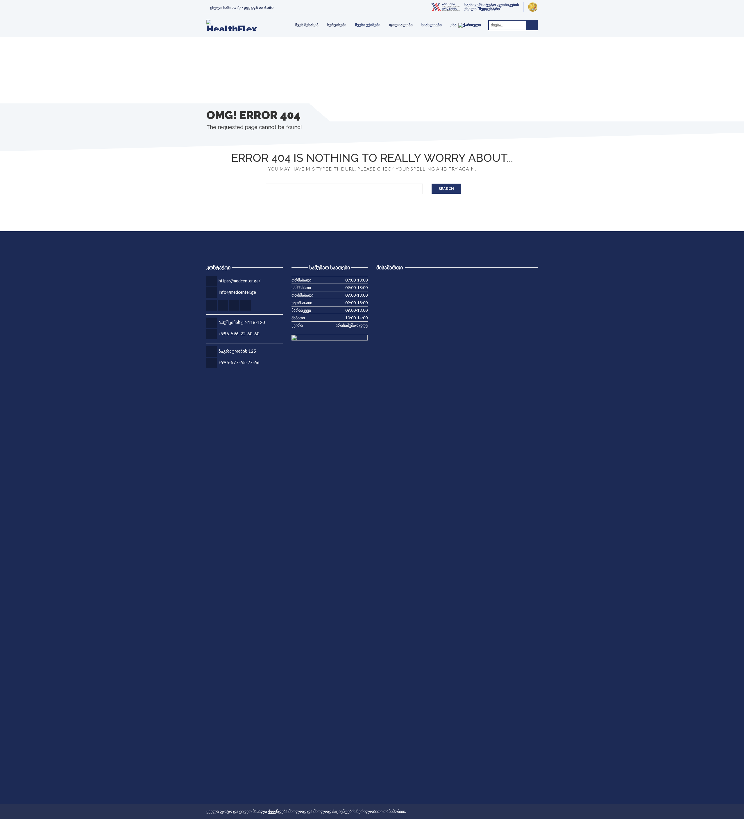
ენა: (454, 25)
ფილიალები (401, 25)
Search (446, 189)
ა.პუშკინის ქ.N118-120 (242, 322)
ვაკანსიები (236, 18)
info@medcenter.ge (237, 292)
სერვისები (336, 25)
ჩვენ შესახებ (307, 25)
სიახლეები (431, 25)
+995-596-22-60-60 (239, 333)
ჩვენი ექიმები (367, 25)
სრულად (267, 14)
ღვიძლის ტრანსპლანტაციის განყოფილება (238, 18)
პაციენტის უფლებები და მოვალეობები (332, 18)
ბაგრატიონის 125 (237, 351)
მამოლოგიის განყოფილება (326, 18)
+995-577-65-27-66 (239, 362)
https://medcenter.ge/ (239, 280)
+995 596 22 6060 (257, 8)
